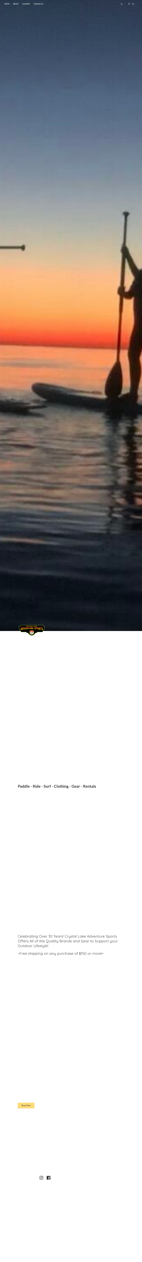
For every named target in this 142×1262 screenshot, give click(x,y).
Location (26, 4)
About (15, 4)
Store (6, 4)
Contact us (38, 4)
